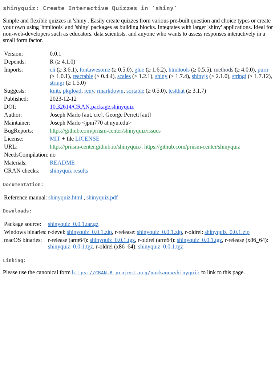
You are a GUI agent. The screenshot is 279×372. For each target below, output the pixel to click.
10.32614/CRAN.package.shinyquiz (92, 107)
